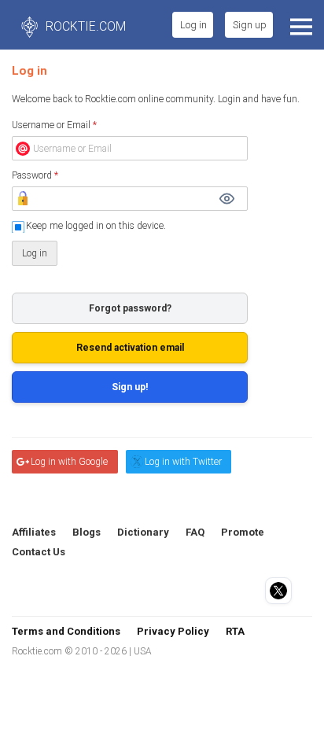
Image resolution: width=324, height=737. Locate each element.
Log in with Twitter (183, 461)
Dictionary (143, 532)
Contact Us (38, 552)
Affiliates (34, 532)
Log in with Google (69, 461)
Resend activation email (130, 347)
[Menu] (299, 25)
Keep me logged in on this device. (96, 225)
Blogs (86, 532)
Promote (242, 532)
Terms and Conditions (66, 631)
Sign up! (130, 386)
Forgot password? (130, 308)
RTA (235, 631)
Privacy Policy (173, 631)
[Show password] (226, 198)
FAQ (195, 532)
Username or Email (54, 125)
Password (35, 175)
